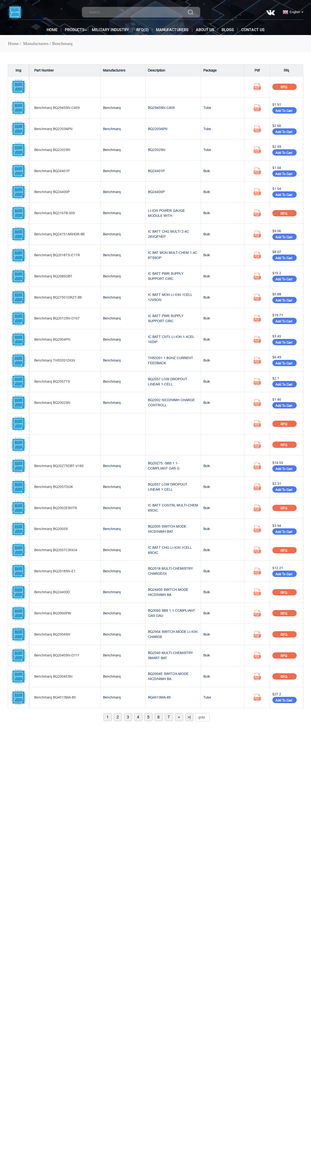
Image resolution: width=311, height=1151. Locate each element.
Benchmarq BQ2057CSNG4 (55, 550)
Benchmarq (62, 43)
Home (52, 29)
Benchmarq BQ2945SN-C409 (57, 108)
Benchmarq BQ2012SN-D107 (57, 318)
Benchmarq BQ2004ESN (53, 676)
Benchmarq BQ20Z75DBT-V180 (59, 466)
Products (75, 29)
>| (189, 717)
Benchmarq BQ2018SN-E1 (55, 571)
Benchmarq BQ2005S (51, 529)
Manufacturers (172, 29)
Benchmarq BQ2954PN (52, 339)
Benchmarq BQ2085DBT (53, 276)
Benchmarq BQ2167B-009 (54, 213)
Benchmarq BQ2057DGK (53, 487)
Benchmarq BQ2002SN (52, 403)
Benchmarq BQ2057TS (52, 381)
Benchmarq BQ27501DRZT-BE (58, 297)
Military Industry (110, 29)
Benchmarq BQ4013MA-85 (55, 697)
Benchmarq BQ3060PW (52, 613)
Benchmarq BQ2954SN (52, 634)
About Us (205, 29)
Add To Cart (284, 111)
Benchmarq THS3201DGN (54, 360)
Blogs (228, 29)
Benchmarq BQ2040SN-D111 (56, 655)
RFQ (284, 87)
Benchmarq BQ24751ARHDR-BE (59, 234)
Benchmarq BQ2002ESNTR (55, 508)
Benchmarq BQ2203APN (53, 129)
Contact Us (253, 29)
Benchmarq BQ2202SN (52, 150)
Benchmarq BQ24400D (52, 592)
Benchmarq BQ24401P (52, 171)
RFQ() (142, 29)
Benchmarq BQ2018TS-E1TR (57, 255)
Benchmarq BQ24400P (52, 192)
